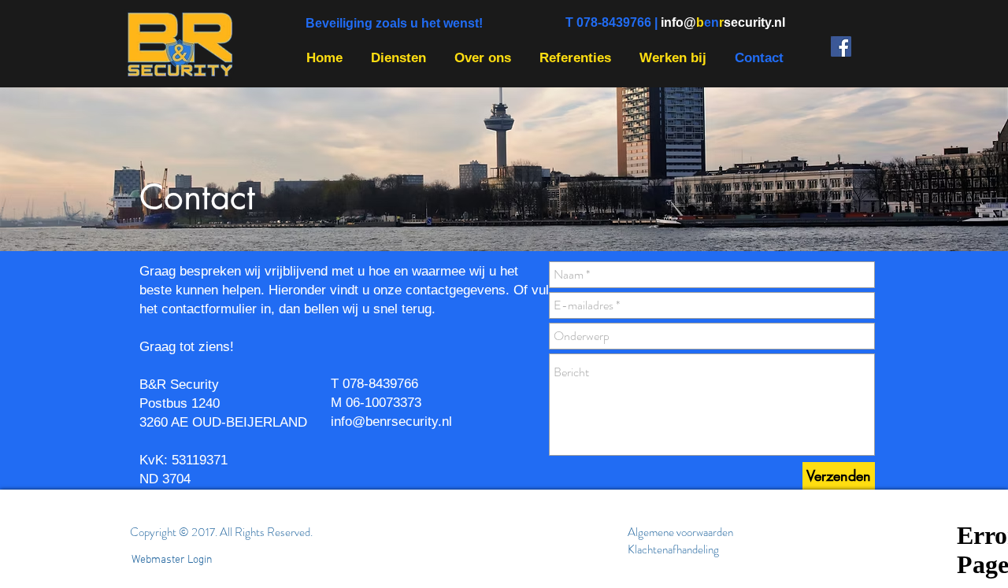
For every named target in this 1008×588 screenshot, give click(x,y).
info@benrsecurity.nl (391, 421)
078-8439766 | (618, 22)
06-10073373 (383, 402)
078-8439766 (380, 383)
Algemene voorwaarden (680, 532)
